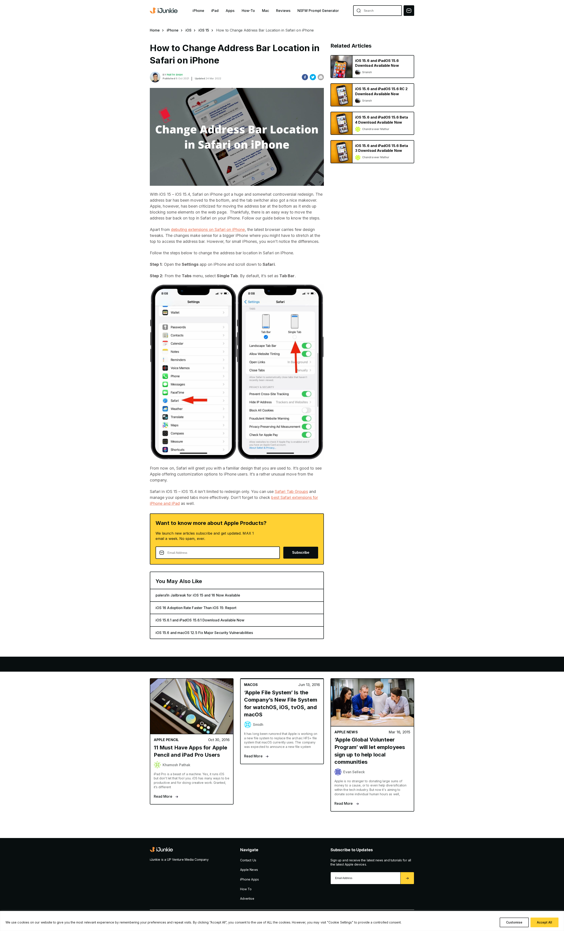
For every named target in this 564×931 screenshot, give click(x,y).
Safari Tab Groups (291, 491)
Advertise (247, 898)
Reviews (283, 11)
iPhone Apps (249, 879)
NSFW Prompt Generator (318, 11)
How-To (248, 11)
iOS (188, 30)
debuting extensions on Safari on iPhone (208, 229)
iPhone (198, 11)
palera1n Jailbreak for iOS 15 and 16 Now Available (198, 595)
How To (246, 889)
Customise (514, 922)
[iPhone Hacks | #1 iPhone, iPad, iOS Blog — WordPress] (164, 10)
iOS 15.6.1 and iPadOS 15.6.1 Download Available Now (200, 620)
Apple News (249, 870)
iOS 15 (204, 30)
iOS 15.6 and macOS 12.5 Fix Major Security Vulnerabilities (204, 632)
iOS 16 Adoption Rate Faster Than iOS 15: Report (196, 608)
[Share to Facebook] (305, 77)
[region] (282, 921)
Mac (265, 11)
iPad (215, 11)
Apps (230, 11)
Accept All (544, 922)
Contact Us (248, 860)
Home (155, 30)
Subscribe (300, 552)
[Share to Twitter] (313, 77)
